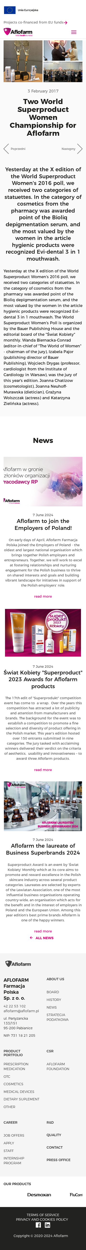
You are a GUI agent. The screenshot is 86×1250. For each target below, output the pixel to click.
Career (10, 1122)
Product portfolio (13, 1053)
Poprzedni (18, 149)
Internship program (14, 1160)
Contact (55, 1147)
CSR (50, 1051)
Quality (54, 1135)
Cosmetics (13, 1084)
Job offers (14, 1135)
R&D (50, 1122)
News (52, 1007)
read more (43, 596)
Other (9, 1107)
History (54, 1000)
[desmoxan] (23, 1194)
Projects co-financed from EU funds (34, 22)
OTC (7, 1076)
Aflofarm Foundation (58, 1066)
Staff (9, 1151)
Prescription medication (16, 1066)
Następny (68, 149)
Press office (58, 1160)
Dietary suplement (21, 1099)
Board (53, 992)
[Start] (18, 32)
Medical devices (19, 1092)
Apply (9, 1143)
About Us (55, 979)
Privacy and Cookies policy (42, 1219)
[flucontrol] (62, 1194)
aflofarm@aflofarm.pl (21, 1011)
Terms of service (43, 1215)
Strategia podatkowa (58, 1017)
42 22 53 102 (15, 1006)
